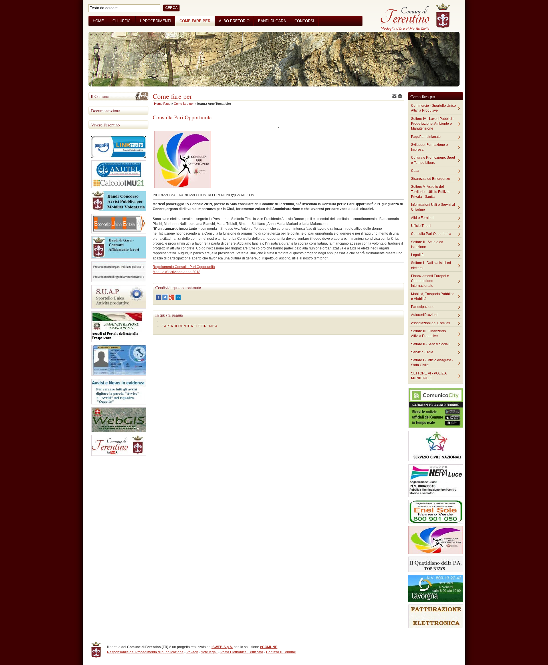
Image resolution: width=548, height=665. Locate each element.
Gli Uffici (122, 21)
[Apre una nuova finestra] (159, 299)
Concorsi (304, 21)
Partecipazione (422, 307)
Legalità (417, 255)
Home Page (162, 103)
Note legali (209, 652)
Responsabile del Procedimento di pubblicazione (145, 652)
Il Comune (100, 96)
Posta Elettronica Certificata (241, 652)
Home (98, 21)
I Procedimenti (155, 21)
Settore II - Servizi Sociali (430, 344)
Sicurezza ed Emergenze (430, 178)
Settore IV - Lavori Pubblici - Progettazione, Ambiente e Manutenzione (432, 123)
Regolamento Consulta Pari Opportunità (184, 267)
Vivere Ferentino (105, 125)
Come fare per (195, 21)
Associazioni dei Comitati (430, 323)
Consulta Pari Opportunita (431, 233)
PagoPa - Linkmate (426, 136)
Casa (415, 170)
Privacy (192, 652)
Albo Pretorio (234, 21)
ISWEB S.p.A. (222, 647)
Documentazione (105, 110)
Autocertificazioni (424, 315)
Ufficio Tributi (421, 225)
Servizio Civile (422, 352)
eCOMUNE (268, 647)
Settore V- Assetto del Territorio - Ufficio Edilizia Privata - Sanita (430, 191)
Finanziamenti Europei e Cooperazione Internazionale (430, 281)
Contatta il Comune (281, 652)
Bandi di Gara (272, 21)
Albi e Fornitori (422, 217)
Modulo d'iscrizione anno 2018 (176, 272)
